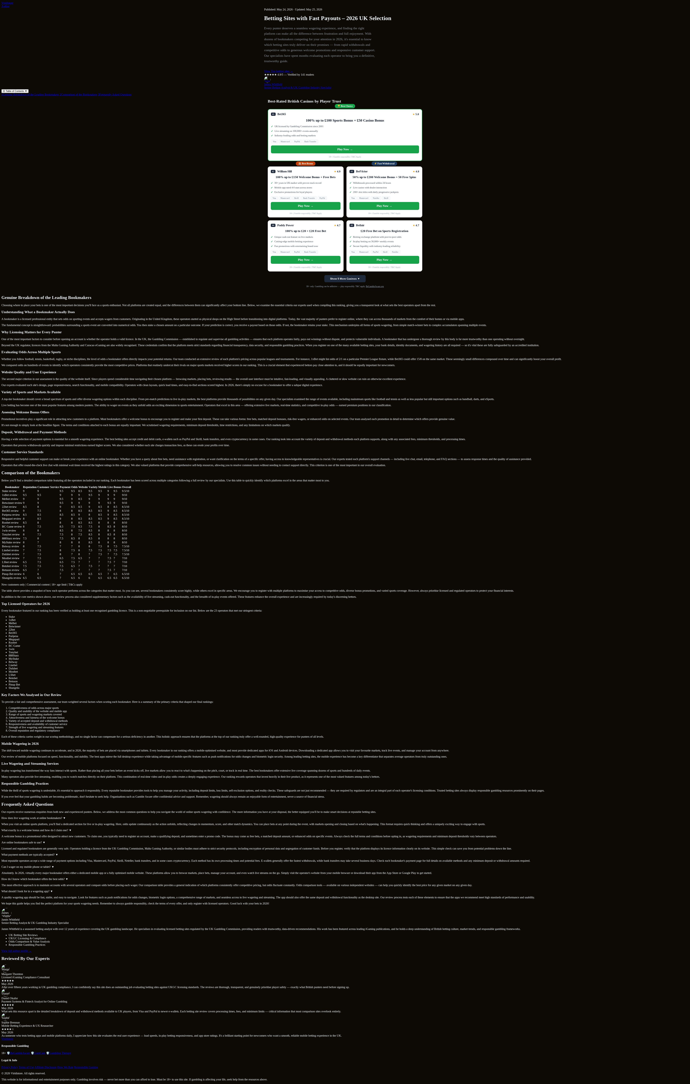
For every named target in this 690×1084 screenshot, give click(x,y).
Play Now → (345, 149)
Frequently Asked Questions (115, 94)
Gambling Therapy (58, 1053)
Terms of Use (26, 1067)
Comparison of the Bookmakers (78, 94)
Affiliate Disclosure (45, 1067)
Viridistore (7, 2)
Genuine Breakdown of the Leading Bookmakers (30, 94)
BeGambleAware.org (375, 286)
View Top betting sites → (278, 71)
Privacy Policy (9, 1067)
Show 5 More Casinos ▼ (345, 278)
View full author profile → (16, 950)
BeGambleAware (18, 1053)
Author (5, 6)
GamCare (38, 1053)
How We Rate (65, 1067)
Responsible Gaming (86, 1067)
